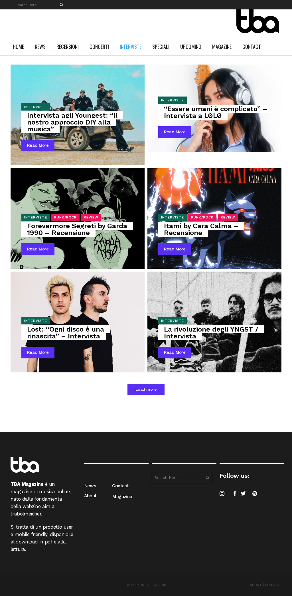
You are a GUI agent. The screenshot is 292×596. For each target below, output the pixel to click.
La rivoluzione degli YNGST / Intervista (211, 332)
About (90, 495)
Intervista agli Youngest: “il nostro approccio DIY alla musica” (72, 122)
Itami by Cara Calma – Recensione (201, 229)
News (90, 485)
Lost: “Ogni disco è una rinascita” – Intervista (65, 332)
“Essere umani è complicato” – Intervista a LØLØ (215, 112)
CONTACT (273, 585)
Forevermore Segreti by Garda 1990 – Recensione (77, 229)
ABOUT (256, 585)
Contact (120, 485)
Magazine (122, 496)
